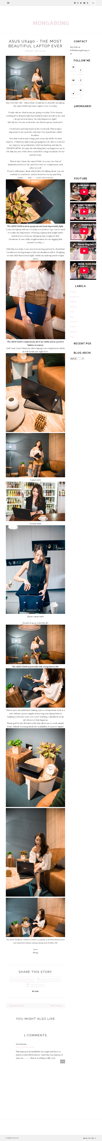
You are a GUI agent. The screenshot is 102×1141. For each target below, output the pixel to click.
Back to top (89, 1138)
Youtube (73, 84)
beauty (73, 292)
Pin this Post (37, 985)
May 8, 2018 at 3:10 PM (25, 1047)
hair (72, 316)
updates (73, 332)
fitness (73, 306)
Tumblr (80, 84)
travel (72, 326)
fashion (73, 301)
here (25, 177)
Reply (62, 1061)
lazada (27, 1058)
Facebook (80, 74)
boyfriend (74, 297)
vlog (72, 336)
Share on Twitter (50, 979)
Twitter (73, 98)
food (72, 312)
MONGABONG (51, 22)
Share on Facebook (23, 979)
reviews (73, 321)
